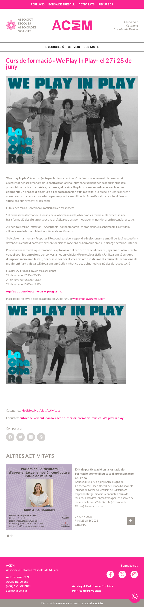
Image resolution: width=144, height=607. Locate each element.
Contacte (91, 46)
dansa (49, 418)
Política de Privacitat (86, 590)
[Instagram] (134, 574)
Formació (38, 4)
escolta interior (65, 418)
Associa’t (25, 19)
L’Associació (54, 46)
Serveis (74, 46)
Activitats (87, 4)
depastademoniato (92, 603)
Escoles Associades (27, 25)
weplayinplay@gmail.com (88, 298)
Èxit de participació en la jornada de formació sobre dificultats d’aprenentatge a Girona (104, 473)
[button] (10, 437)
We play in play (113, 418)
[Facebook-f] (110, 574)
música (96, 418)
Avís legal (78, 586)
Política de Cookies (99, 586)
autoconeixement (32, 418)
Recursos (105, 4)
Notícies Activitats (47, 410)
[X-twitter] (122, 574)
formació (84, 418)
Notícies (25, 31)
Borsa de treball (61, 4)
